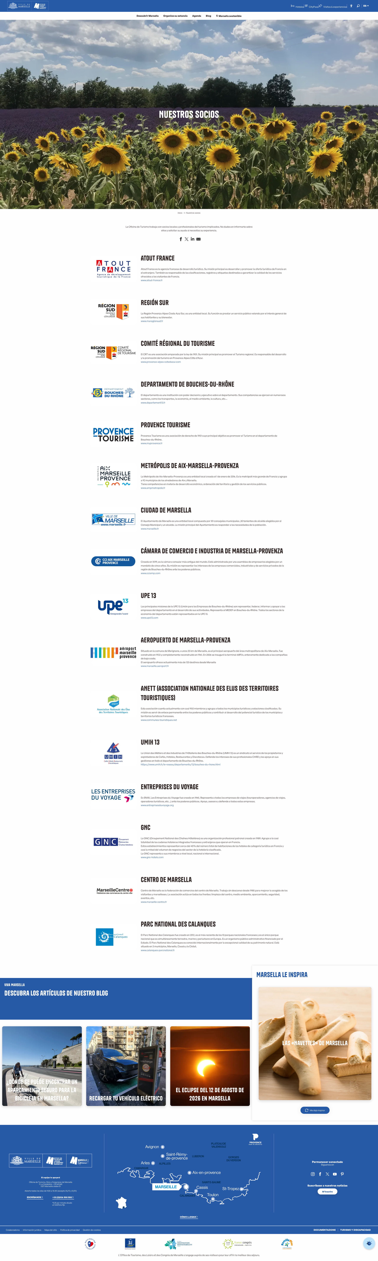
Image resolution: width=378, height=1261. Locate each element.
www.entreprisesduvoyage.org (157, 805)
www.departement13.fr (153, 402)
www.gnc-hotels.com (152, 857)
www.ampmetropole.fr (153, 487)
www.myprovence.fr (151, 443)
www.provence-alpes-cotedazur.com (161, 361)
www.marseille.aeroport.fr (155, 665)
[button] (358, 5)
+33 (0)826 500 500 (62, 1197)
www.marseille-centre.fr (154, 901)
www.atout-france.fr (152, 280)
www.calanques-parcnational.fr (158, 950)
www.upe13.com (149, 617)
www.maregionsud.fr (152, 321)
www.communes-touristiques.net (159, 719)
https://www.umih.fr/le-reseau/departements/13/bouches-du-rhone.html (180, 764)
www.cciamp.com (150, 573)
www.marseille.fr (150, 528)
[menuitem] (27, 6)
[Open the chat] (369, 1243)
